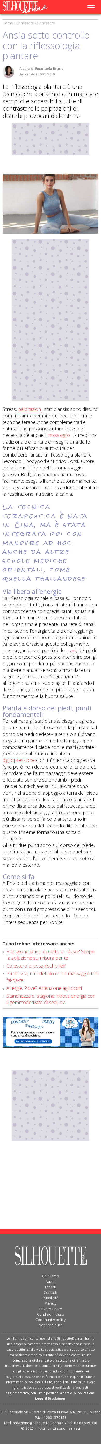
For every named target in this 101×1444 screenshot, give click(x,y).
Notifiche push (50, 1325)
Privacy (50, 1303)
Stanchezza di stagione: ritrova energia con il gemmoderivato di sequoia (51, 999)
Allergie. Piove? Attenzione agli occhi (44, 988)
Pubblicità (50, 1297)
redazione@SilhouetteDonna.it (38, 1422)
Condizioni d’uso (50, 1314)
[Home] (30, 7)
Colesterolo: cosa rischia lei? (36, 966)
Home (8, 22)
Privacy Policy (50, 1308)
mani (71, 650)
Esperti (50, 1286)
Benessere (25, 22)
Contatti (50, 1292)
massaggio (58, 435)
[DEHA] (50, 203)
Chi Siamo (50, 1276)
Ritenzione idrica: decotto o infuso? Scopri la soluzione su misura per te (50, 954)
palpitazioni (30, 409)
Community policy (50, 1319)
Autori (51, 1281)
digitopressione (19, 760)
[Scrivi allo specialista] (50, 1032)
